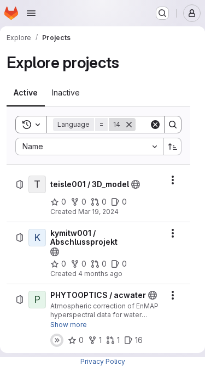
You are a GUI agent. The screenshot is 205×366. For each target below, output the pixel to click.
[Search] (172, 124)
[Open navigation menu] (31, 13)
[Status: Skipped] (56, 340)
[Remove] (129, 124)
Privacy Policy (102, 361)
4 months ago (100, 273)
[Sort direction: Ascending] (172, 146)
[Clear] (155, 124)
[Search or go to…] (162, 13)
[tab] (26, 92)
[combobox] (89, 146)
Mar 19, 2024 (98, 211)
